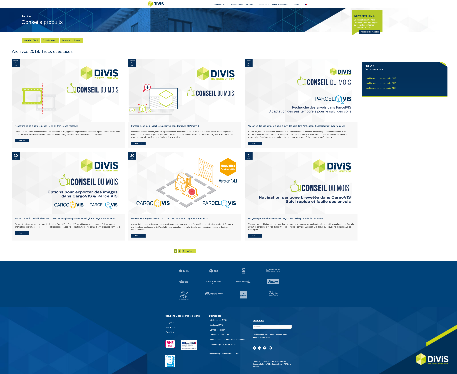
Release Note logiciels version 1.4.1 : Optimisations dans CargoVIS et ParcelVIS (169, 218)
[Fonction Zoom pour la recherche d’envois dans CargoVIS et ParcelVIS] (184, 90)
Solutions (249, 4)
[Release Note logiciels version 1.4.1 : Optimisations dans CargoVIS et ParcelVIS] (184, 183)
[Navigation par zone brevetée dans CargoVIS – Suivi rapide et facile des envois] (301, 183)
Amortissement (237, 4)
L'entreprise (262, 4)
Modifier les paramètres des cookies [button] (224, 353)
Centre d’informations (280, 4)
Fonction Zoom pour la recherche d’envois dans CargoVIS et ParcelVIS (165, 126)
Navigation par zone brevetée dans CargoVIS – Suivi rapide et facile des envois (285, 218)
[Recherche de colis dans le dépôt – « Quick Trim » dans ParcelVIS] (68, 90)
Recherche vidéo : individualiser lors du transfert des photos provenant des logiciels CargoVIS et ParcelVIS (65, 218)
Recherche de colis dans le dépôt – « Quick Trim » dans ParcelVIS (46, 126)
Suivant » (191, 251)
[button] (22, 140)
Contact (297, 4)
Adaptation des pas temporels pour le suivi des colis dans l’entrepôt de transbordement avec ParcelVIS (296, 126)
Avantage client (220, 4)
